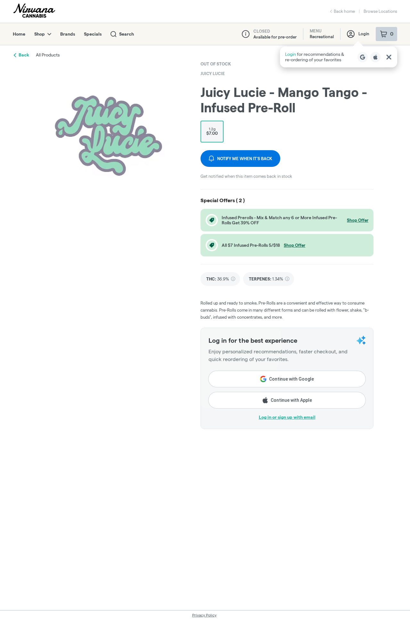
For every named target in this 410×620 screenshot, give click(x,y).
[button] (338, 57)
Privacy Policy (204, 615)
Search (126, 34)
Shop (39, 34)
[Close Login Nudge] (389, 57)
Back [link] (24, 54)
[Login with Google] (362, 57)
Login (363, 33)
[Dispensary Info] (246, 34)
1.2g (212, 131)
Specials (93, 34)
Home (19, 34)
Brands (67, 34)
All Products (48, 54)
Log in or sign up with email (287, 417)
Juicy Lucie (213, 73)
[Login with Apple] (375, 57)
